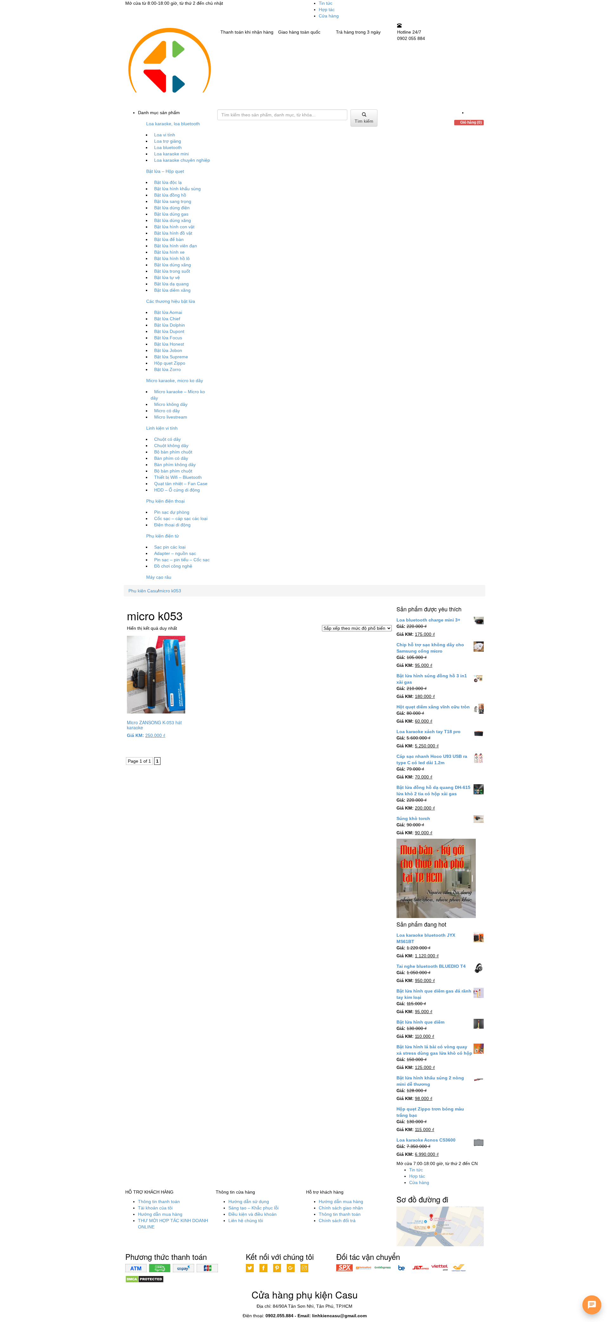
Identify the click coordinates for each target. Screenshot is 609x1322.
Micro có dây (167, 410)
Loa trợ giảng (167, 141)
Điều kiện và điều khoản (252, 1214)
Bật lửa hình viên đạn (175, 245)
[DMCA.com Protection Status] (144, 1278)
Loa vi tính (164, 134)
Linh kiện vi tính (162, 428)
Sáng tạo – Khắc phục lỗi (253, 1207)
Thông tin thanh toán (159, 1201)
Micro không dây (170, 404)
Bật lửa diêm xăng (172, 290)
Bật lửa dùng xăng (172, 220)
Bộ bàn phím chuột (173, 451)
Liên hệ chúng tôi (245, 1220)
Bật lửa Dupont (169, 331)
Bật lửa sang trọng (172, 201)
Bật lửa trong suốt (172, 271)
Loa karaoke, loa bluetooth (173, 123)
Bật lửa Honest (169, 344)
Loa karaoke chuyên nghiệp (182, 160)
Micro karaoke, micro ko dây (174, 380)
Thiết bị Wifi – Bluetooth (178, 477)
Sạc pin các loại (170, 547)
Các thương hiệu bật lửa (170, 301)
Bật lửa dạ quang (171, 283)
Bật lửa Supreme (171, 356)
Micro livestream (170, 417)
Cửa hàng (329, 15)
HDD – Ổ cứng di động (177, 489)
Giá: (400, 626)
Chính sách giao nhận (341, 1207)
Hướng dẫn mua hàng (160, 1214)
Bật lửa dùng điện (172, 207)
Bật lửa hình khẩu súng (177, 188)
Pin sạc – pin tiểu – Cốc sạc (182, 559)
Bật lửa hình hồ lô (172, 258)
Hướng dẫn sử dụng (248, 1201)
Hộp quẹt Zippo (169, 363)
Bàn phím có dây (171, 458)
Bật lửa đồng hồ (170, 195)
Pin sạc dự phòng (171, 512)
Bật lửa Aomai (168, 312)
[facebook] (468, 112)
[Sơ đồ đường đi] (440, 1226)
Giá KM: (135, 735)
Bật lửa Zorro (167, 369)
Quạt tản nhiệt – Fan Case (180, 483)
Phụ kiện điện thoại (165, 501)
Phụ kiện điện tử (162, 535)
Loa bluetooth (168, 147)
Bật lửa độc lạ (168, 182)
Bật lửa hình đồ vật (173, 233)
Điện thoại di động (172, 524)
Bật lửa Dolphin (169, 325)
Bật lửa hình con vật (174, 226)
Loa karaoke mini (171, 153)
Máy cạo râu (158, 577)
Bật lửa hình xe (169, 252)
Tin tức (325, 3)
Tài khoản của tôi (155, 1207)
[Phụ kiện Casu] (169, 65)
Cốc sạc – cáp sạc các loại (180, 518)
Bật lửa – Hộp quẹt (165, 171)
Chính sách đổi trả (337, 1220)
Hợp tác (327, 9)
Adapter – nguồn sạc (175, 553)
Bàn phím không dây (175, 464)
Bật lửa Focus (168, 337)
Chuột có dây (167, 439)
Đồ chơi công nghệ (173, 566)
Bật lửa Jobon (168, 350)
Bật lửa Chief (167, 318)
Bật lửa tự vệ (167, 277)
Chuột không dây (171, 445)
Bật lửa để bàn (169, 239)
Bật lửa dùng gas (171, 214)
